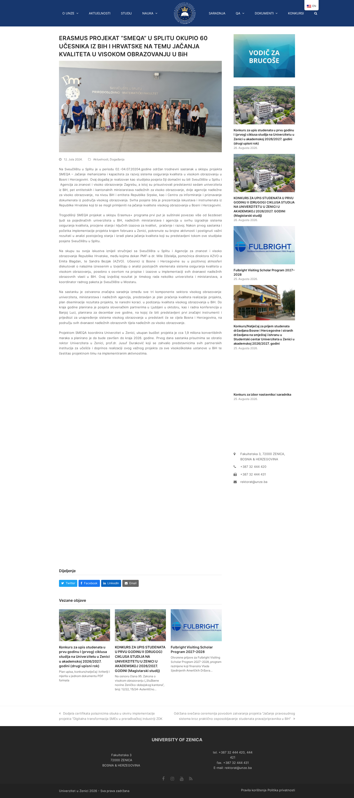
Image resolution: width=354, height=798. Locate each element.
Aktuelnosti (100, 159)
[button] (317, 13)
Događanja (117, 159)
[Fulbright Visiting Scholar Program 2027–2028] (196, 625)
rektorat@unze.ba (253, 482)
